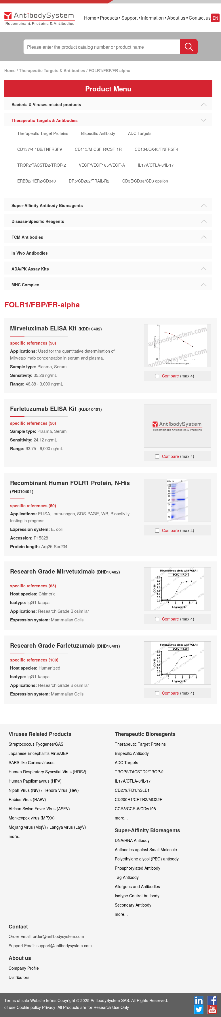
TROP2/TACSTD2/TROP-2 (41, 165)
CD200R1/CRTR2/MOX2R (139, 799)
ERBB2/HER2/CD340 (36, 181)
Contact (18, 926)
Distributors (19, 977)
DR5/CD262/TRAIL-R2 (89, 181)
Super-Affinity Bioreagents (147, 830)
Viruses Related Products (40, 734)
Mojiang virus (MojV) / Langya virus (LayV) (47, 827)
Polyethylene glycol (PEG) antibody (147, 859)
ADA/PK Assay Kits (30, 269)
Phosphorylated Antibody (137, 868)
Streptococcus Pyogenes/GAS (36, 744)
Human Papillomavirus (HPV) (35, 781)
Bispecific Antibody (98, 133)
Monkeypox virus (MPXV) (32, 818)
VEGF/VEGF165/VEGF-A (102, 165)
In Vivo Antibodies (30, 253)
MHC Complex (25, 284)
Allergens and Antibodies (137, 886)
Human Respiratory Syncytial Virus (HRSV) (47, 772)
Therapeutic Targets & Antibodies (52, 70)
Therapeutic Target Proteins (42, 133)
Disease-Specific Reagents (38, 221)
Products (109, 17)
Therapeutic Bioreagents (145, 734)
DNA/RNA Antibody (132, 840)
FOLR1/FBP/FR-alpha (109, 70)
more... (15, 836)
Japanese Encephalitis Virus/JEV (38, 753)
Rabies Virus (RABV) (27, 799)
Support (129, 17)
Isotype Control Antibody (137, 895)
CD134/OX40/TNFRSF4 (156, 149)
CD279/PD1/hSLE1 (132, 790)
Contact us (200, 17)
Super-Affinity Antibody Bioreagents (47, 205)
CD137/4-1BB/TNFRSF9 (39, 149)
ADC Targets (139, 133)
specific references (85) (33, 586)
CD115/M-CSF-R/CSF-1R (98, 149)
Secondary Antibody (133, 905)
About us (176, 17)
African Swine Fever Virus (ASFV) (39, 808)
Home (90, 17)
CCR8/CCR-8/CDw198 (135, 808)
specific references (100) (34, 660)
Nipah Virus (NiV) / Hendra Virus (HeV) (44, 790)
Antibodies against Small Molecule (146, 849)
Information (152, 17)
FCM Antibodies (27, 237)
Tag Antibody (127, 877)
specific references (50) (33, 343)
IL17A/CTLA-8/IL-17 (156, 165)
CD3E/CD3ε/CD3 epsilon (145, 181)
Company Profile (24, 968)
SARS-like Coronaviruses (31, 762)
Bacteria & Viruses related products (46, 104)
